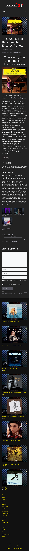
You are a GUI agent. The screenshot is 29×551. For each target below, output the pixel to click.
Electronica (5, 511)
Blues (3, 497)
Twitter (13, 98)
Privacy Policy (20, 545)
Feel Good (5, 515)
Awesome (4, 495)
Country (5, 323)
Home (7, 545)
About (10, 545)
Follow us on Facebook (14, 548)
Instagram (22, 98)
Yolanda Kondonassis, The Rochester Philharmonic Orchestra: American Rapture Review (7, 227)
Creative (4, 504)
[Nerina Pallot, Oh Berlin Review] (19, 211)
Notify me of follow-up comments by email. (15, 280)
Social (3, 532)
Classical (6, 235)
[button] (26, 12)
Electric (11, 235)
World (3, 536)
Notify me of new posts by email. (12, 284)
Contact (14, 545)
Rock (4, 466)
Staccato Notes (6, 534)
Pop (4, 370)
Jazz (4, 346)
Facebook (6, 98)
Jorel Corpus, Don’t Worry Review (13, 237)
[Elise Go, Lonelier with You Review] (7, 211)
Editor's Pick (5, 506)
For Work (4, 518)
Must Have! (5, 522)
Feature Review (6, 513)
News (3, 525)
